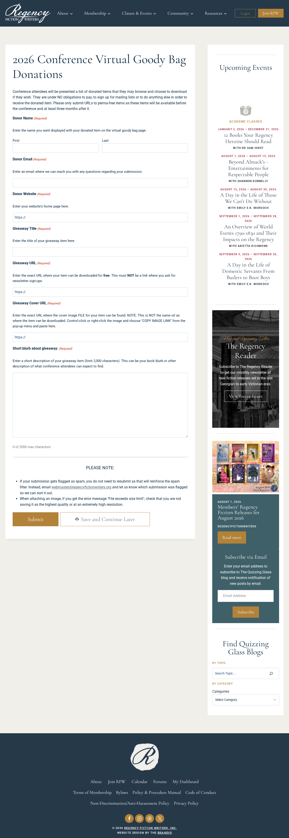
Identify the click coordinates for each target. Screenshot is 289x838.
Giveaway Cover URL (37, 303)
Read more (234, 539)
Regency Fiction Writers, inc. (150, 828)
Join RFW (271, 13)
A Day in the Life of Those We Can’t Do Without (248, 198)
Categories (220, 691)
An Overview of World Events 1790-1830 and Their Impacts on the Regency (248, 233)
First (16, 141)
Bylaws (122, 792)
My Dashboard (186, 781)
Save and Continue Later (107, 519)
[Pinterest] (149, 818)
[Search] (271, 673)
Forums (160, 781)
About (96, 781)
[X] (159, 818)
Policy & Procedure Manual (157, 792)
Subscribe (245, 612)
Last (105, 141)
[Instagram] (139, 818)
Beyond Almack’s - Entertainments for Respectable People (248, 168)
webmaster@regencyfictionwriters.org (81, 487)
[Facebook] (129, 818)
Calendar (139, 781)
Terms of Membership (92, 792)
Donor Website (31, 194)
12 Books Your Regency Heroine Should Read (248, 138)
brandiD (165, 832)
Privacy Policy (186, 803)
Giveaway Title (32, 228)
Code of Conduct (200, 792)
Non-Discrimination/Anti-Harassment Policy (129, 803)
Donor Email (29, 159)
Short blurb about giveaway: (42, 348)
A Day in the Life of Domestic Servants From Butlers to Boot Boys (248, 271)
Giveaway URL (31, 263)
